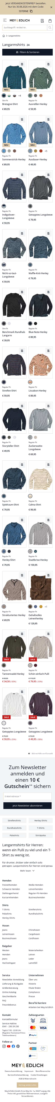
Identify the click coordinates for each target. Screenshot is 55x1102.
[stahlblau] (30, 150)
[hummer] (40, 150)
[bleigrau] (30, 437)
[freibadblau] (3, 551)
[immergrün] (3, 665)
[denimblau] (3, 496)
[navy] (3, 437)
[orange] (30, 382)
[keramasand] (30, 496)
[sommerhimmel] (3, 150)
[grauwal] (9, 551)
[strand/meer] (3, 382)
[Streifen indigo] (3, 206)
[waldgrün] (9, 437)
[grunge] (3, 606)
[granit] (35, 95)
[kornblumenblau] (35, 606)
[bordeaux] (35, 665)
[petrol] (3, 95)
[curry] (35, 150)
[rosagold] (40, 95)
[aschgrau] (9, 150)
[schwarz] (35, 323)
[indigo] (30, 264)
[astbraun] (30, 606)
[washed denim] (3, 264)
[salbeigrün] (30, 95)
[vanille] (35, 437)
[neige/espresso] (14, 95)
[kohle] (3, 323)
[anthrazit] (30, 206)
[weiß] (9, 323)
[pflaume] (30, 723)
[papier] (14, 437)
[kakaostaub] (14, 150)
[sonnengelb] (40, 606)
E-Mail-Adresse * (13, 796)
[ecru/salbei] (9, 95)
